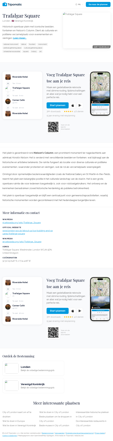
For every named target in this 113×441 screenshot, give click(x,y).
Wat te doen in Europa (13, 421)
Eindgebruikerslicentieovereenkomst (80, 433)
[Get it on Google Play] (80, 105)
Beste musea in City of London (54, 425)
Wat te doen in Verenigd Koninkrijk (19, 425)
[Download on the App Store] (73, 105)
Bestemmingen (48, 433)
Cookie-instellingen (9, 436)
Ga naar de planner (98, 4)
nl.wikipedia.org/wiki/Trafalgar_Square (21, 222)
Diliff (95, 47)
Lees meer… (19, 38)
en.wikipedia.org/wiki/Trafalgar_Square (21, 241)
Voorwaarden (59, 433)
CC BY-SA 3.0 (104, 47)
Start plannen (57, 105)
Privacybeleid (100, 433)
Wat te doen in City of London (54, 412)
